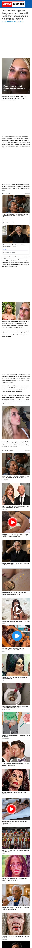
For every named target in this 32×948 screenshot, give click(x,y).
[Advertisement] (16, 41)
